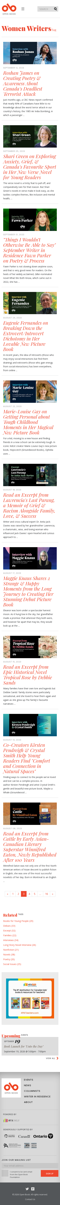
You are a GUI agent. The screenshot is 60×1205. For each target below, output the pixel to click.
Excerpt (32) (9, 930)
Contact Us (30, 1199)
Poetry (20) (9, 959)
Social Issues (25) (12, 964)
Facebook (32, 1188)
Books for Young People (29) (18, 920)
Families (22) (9, 935)
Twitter (27, 1188)
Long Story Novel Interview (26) (19, 944)
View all (50, 1058)
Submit (55, 8)
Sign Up (49, 1173)
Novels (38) (9, 954)
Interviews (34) (10, 940)
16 (46, 894)
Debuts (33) (9, 925)
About (28, 1102)
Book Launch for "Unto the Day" (23, 1046)
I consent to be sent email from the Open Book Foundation (21, 1174)
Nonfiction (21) (11, 949)
